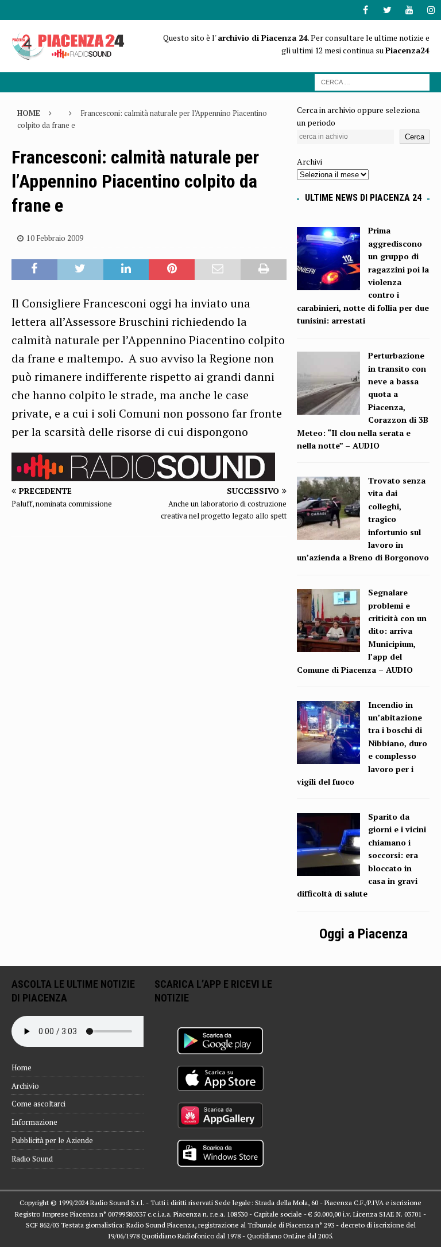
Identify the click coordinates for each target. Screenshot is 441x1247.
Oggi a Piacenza (363, 934)
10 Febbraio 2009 (54, 238)
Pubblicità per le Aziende (52, 1140)
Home (21, 1067)
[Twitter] (387, 10)
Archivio (25, 1086)
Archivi (309, 161)
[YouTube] (409, 10)
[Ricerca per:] (372, 81)
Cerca (414, 137)
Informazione (34, 1122)
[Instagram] (431, 10)
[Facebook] (365, 10)
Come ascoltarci (38, 1103)
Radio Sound (32, 1159)
